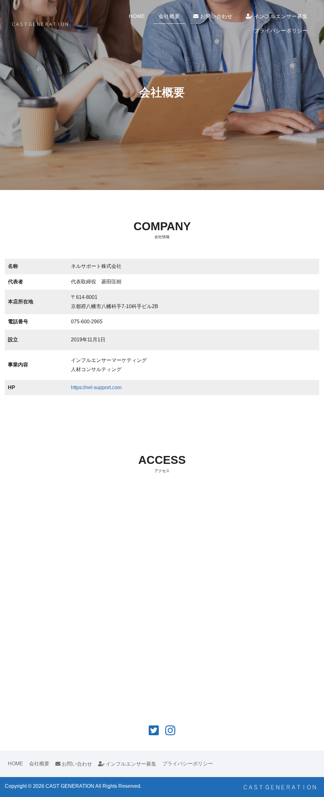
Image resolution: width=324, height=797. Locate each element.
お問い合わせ (216, 16)
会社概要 (169, 16)
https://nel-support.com (96, 387)
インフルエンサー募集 (280, 16)
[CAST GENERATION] (40, 23)
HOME (137, 16)
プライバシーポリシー (281, 30)
